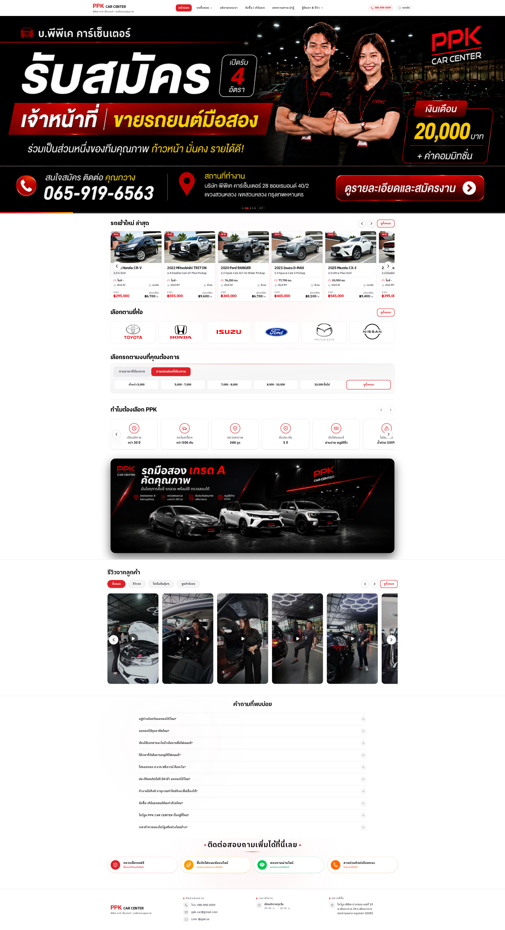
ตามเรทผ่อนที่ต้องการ (171, 371)
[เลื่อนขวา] (371, 223)
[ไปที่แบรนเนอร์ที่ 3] (250, 208)
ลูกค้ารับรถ (188, 584)
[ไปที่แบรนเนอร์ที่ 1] (243, 208)
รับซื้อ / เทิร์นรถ (255, 8)
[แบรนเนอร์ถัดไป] (499, 114)
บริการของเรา (229, 8)
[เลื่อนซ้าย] (362, 223)
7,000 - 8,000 (229, 384)
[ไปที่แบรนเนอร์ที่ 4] (252, 208)
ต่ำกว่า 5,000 (136, 384)
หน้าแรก (184, 8)
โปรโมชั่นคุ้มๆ (161, 584)
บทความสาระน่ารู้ (283, 8)
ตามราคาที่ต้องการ (132, 371)
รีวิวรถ (137, 584)
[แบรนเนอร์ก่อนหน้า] (5, 114)
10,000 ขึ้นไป (322, 384)
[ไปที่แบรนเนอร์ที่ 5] (255, 208)
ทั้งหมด (116, 584)
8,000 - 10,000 (276, 384)
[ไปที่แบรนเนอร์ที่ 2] (247, 208)
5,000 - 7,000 (183, 384)
